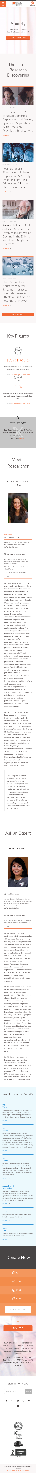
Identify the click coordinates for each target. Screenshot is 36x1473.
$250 (18, 1290)
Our (5, 1129)
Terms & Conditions (23, 1470)
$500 (18, 1298)
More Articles (18, 314)
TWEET (22, 438)
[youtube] (29, 1400)
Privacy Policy (11, 1470)
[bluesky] (18, 1406)
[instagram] (23, 1400)
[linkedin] (18, 1400)
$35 (18, 1272)
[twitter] (12, 1400)
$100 (18, 1281)
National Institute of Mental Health (20, 374)
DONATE (18, 1328)
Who (5, 1106)
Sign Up (28, 1391)
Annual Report (8, 1187)
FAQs (4, 1211)
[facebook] (6, 1400)
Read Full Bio (8, 534)
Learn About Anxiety (18, 38)
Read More (5, 1178)
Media (5, 1229)
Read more (5, 135)
